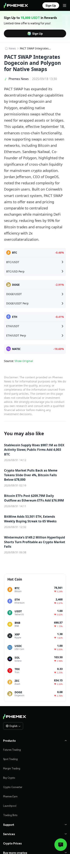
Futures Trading (12, 749)
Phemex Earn (10, 796)
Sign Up (37, 33)
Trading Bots (10, 815)
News (12, 48)
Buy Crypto (9, 777)
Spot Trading (10, 759)
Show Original (24, 361)
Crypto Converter (12, 787)
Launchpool (9, 805)
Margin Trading (11, 768)
